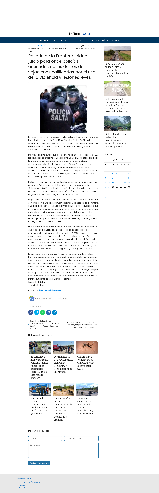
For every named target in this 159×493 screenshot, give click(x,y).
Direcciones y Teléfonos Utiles (28, 482)
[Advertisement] (65, 15)
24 (106, 187)
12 (113, 178)
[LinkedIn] (48, 312)
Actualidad (44, 40)
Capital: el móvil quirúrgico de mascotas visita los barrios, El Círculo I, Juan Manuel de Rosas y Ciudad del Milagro (45, 325)
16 (128, 178)
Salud (55, 40)
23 (129, 182)
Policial (105, 40)
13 (117, 178)
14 (121, 178)
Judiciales (84, 40)
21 (120, 182)
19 (113, 182)
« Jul (105, 198)
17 (105, 182)
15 (124, 178)
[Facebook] (30, 312)
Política (73, 40)
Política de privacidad (26, 488)
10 (105, 178)
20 (117, 182)
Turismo (95, 40)
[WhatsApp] (42, 312)
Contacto (21, 485)
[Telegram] (54, 312)
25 (109, 187)
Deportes (116, 40)
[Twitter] (36, 312)
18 (109, 182)
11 (108, 178)
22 (125, 182)
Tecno (63, 40)
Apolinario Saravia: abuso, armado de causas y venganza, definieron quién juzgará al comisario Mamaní (82, 324)
